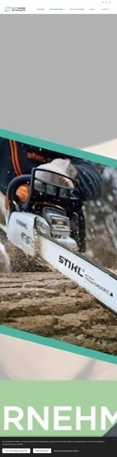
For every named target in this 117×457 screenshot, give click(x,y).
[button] (106, 9)
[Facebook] (103, 2)
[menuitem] (41, 9)
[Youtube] (109, 2)
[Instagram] (106, 2)
